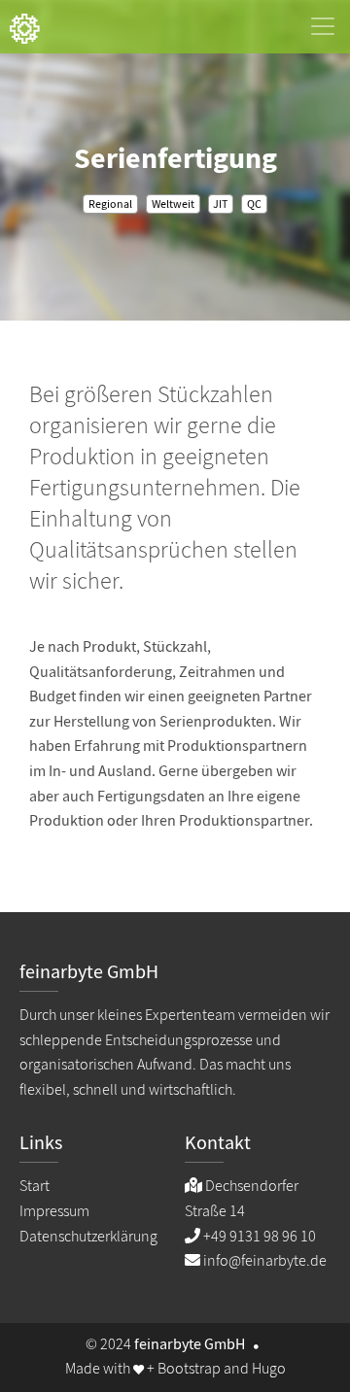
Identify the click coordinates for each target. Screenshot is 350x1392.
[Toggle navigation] (323, 26)
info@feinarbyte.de (265, 1261)
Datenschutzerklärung (88, 1236)
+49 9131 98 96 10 (259, 1236)
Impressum (54, 1211)
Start (34, 1186)
